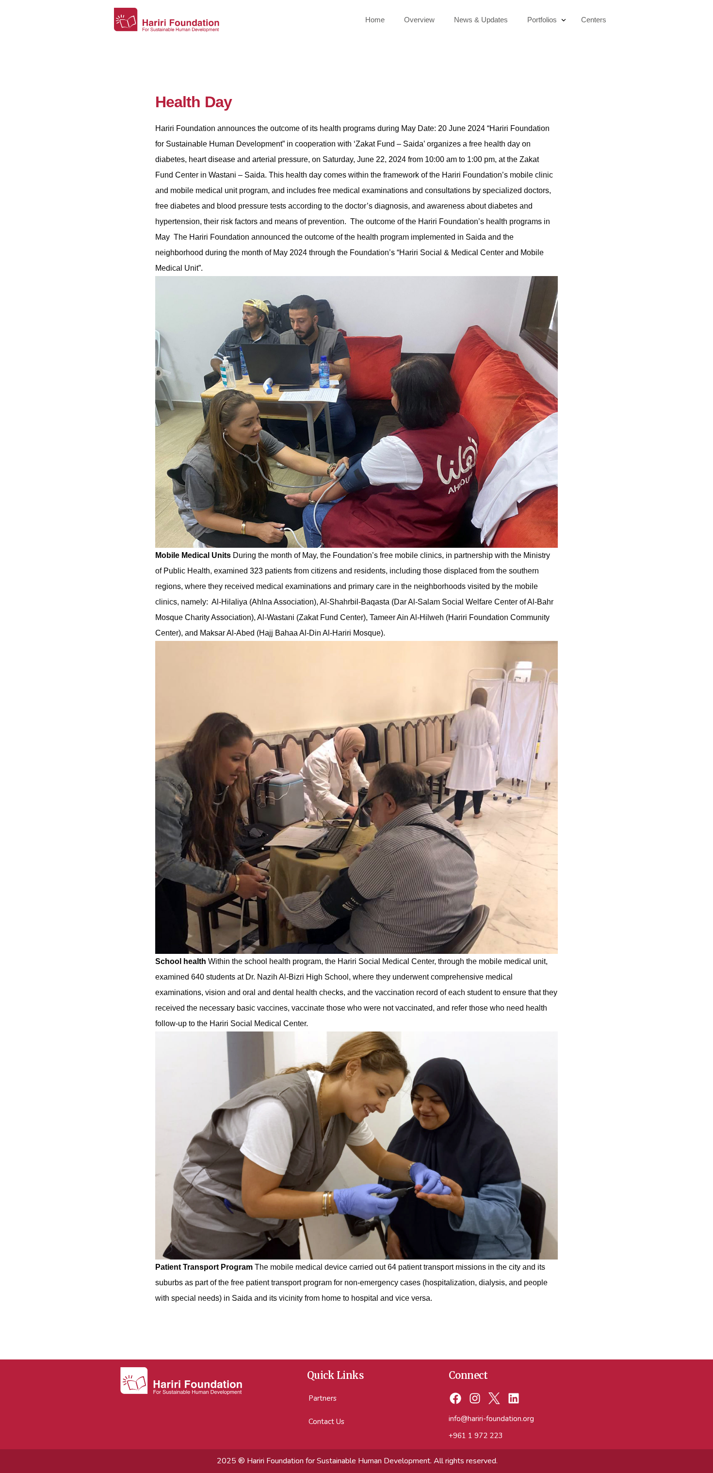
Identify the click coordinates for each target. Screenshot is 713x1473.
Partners (322, 1398)
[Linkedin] (513, 1398)
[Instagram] (475, 1398)
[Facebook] (456, 1398)
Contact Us (326, 1421)
